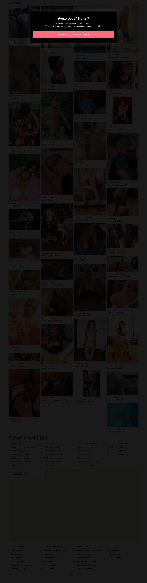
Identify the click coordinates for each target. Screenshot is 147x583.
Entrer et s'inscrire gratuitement (73, 34)
